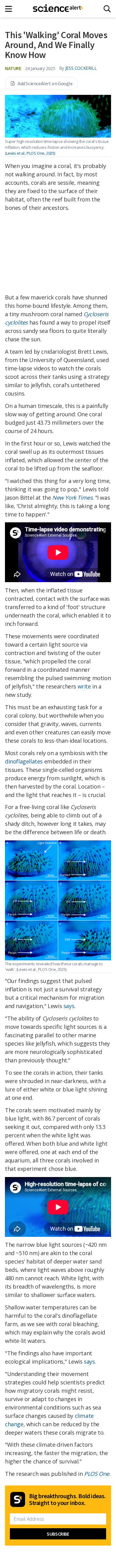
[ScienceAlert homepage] (58, 9)
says (68, 1006)
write (84, 686)
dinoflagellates (24, 761)
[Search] (107, 9)
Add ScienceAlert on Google (45, 83)
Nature (13, 68)
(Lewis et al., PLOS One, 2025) (30, 153)
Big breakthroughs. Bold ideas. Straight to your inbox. (67, 1499)
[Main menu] (10, 9)
